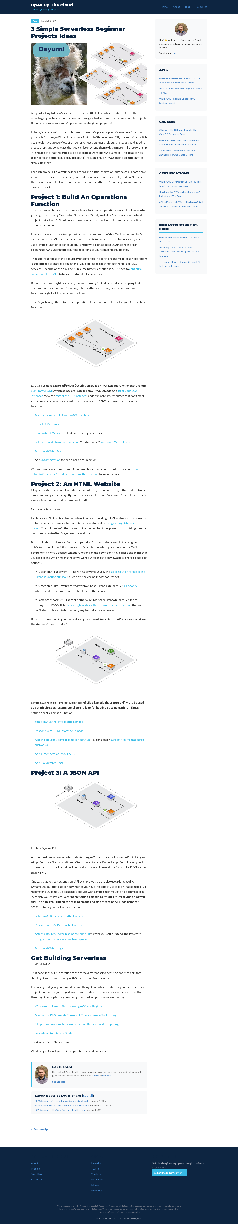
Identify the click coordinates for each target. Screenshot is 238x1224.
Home (164, 6)
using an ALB (132, 585)
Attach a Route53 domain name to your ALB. (62, 739)
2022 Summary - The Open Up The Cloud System (60, 1109)
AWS (35, 21)
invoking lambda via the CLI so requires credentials (100, 605)
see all (88, 1095)
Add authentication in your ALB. (55, 753)
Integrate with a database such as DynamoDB (63, 939)
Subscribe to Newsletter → (169, 1172)
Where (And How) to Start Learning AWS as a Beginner (69, 1006)
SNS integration (50, 460)
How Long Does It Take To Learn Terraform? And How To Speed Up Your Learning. (179, 251)
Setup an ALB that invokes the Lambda (59, 721)
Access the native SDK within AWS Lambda (62, 415)
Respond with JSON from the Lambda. (59, 925)
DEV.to (95, 1184)
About (176, 6)
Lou (174, 53)
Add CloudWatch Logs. (115, 442)
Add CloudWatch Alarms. (50, 451)
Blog (187, 6)
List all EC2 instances (48, 424)
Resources (201, 6)
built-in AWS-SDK (42, 390)
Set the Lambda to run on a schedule (57, 442)
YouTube (96, 1173)
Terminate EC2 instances (50, 433)
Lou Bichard (62, 1067)
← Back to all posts (41, 1129)
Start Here (37, 1173)
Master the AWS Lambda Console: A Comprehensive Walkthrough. (77, 1015)
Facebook (97, 1190)
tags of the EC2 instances (72, 395)
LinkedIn (106, 1075)
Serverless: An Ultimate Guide (53, 1033)
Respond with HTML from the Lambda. (59, 730)
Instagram (97, 1179)
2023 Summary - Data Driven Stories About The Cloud (62, 1105)
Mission (35, 1168)
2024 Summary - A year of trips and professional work (61, 1101)
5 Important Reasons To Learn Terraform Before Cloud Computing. (77, 1024)
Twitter (95, 1075)
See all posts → (60, 1081)
